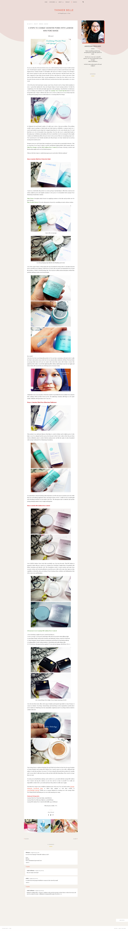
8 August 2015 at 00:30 (39, 890)
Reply (27, 862)
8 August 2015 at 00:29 (39, 870)
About (60, 2)
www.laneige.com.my (33, 790)
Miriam (28, 852)
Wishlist (68, 2)
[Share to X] (50, 815)
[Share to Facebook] (48, 815)
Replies (28, 866)
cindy (27, 878)
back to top (122, 920)
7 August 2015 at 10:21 (33, 878)
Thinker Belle (64, 10)
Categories (52, 2)
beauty (36, 24)
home (46, 2)
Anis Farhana (30, 870)
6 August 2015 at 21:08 (34, 852)
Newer (27, 838)
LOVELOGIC (123, 928)
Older (75, 838)
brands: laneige (43, 24)
